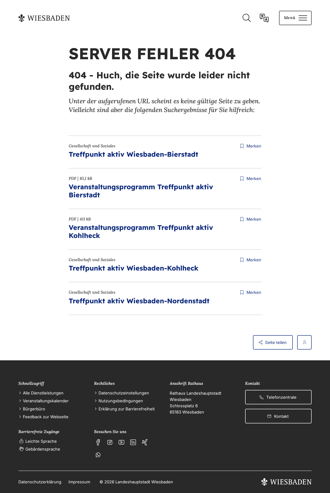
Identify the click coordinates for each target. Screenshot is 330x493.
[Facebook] (98, 442)
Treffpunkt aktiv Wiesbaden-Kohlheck (133, 268)
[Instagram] (110, 442)
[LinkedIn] (133, 442)
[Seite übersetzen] (264, 18)
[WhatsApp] (98, 455)
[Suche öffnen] (246, 18)
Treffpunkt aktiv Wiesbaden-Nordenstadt (139, 301)
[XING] (145, 442)
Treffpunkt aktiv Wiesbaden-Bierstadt (133, 154)
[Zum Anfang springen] (304, 342)
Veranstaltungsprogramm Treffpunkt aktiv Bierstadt (141, 191)
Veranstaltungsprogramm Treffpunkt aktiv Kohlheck (141, 231)
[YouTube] (121, 442)
